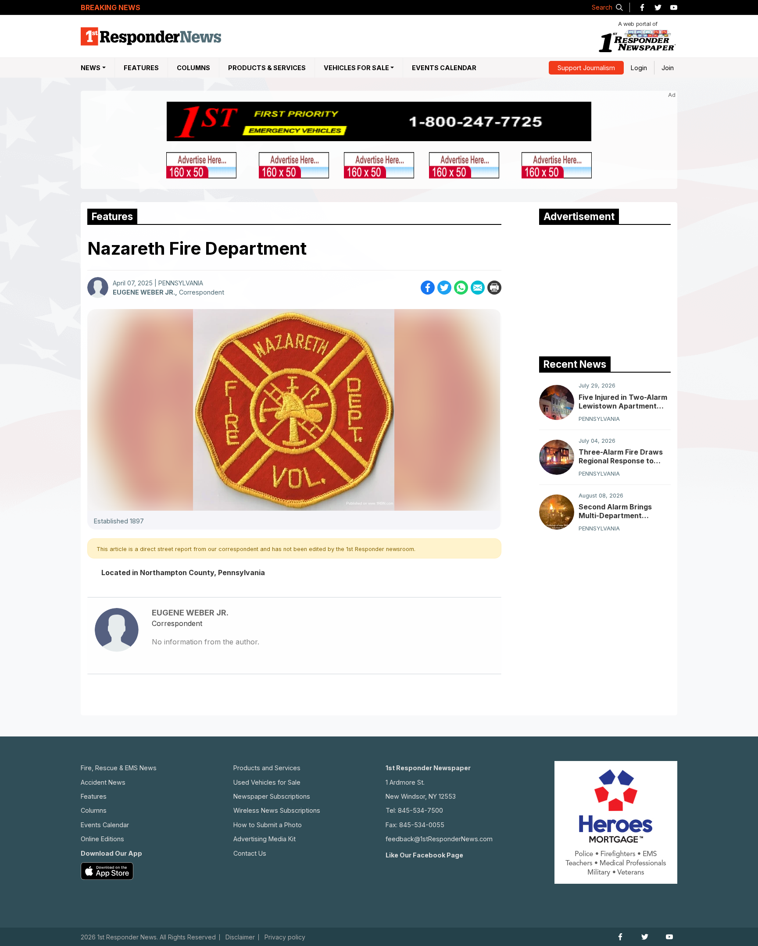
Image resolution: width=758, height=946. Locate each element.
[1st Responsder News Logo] (151, 36)
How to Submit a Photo (267, 825)
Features (141, 67)
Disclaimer (240, 937)
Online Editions (102, 839)
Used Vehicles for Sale (266, 782)
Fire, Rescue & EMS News (119, 768)
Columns (193, 67)
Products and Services (266, 768)
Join (667, 67)
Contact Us (249, 853)
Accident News (103, 782)
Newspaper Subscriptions (271, 796)
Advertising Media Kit (264, 839)
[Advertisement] (605, 288)
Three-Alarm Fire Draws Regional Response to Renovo (621, 456)
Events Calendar (444, 67)
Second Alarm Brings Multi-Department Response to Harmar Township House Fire (615, 511)
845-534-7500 (420, 810)
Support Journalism (586, 67)
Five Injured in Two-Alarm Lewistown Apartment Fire (623, 401)
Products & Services (267, 67)
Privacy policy (285, 937)
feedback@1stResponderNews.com (439, 839)
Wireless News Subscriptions (276, 810)
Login (639, 67)
